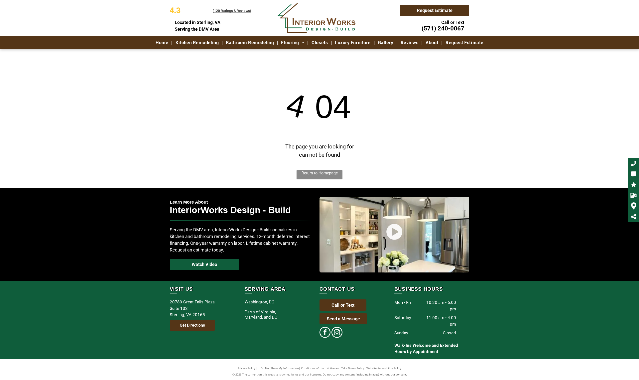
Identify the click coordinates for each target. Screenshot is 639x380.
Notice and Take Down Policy (345, 368)
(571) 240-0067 (443, 28)
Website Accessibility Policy (383, 368)
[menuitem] (162, 42)
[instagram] (336, 333)
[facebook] (325, 333)
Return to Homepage (320, 173)
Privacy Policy (246, 368)
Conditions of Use (312, 368)
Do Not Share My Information (280, 368)
